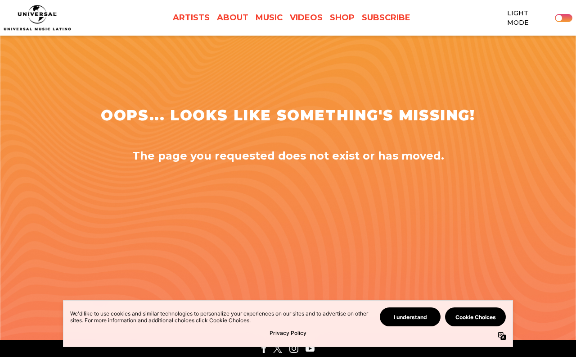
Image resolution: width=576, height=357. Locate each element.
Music (269, 18)
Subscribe (386, 18)
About (232, 18)
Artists (191, 18)
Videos (306, 18)
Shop (342, 18)
